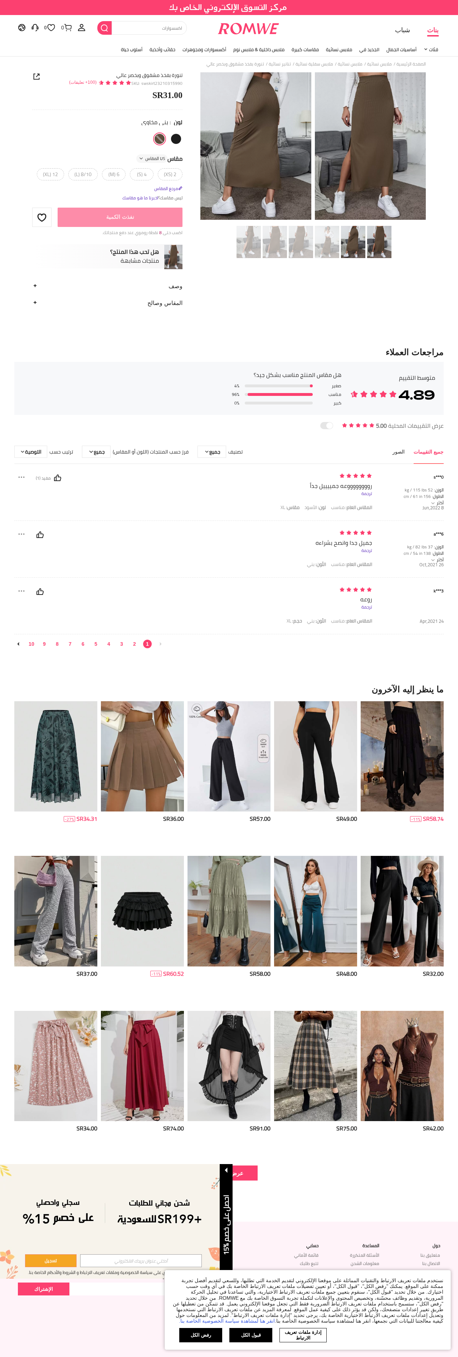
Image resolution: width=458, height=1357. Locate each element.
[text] (311, 476)
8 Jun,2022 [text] (433, 507)
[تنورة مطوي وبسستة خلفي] (142, 756)
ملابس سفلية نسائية (314, 64)
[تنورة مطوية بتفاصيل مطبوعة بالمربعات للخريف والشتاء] (315, 1066)
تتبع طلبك (309, 1263)
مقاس (163, 158)
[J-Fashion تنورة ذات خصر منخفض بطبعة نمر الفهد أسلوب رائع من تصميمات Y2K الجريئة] (142, 911)
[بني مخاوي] (159, 138)
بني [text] (316, 564)
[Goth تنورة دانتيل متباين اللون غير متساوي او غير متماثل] (402, 756)
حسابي (312, 1245)
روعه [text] (366, 599)
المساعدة (370, 1245)
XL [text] (294, 621)
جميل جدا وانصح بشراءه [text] (344, 543)
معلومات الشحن (365, 1263)
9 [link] (44, 644)
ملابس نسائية (339, 49)
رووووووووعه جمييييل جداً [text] (341, 486)
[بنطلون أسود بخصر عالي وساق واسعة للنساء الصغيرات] (315, 756)
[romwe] (248, 27)
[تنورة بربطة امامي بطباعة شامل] (55, 1066)
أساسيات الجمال (401, 49)
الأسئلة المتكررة (364, 1255)
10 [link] (31, 644)
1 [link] (147, 644)
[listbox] (81, 27)
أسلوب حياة (131, 49)
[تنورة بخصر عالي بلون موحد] (402, 1066)
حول (436, 1245)
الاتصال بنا (431, 1263)
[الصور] (313, 147)
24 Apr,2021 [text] (432, 621)
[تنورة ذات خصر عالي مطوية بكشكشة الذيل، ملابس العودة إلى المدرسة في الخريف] (229, 911)
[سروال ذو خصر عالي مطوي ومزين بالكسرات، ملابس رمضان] (402, 911)
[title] (229, 689)
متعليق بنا (430, 1255)
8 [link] (57, 644)
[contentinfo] (433, 819)
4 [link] (108, 644)
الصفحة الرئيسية (411, 64)
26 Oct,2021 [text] (431, 564)
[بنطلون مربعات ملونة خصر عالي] (55, 911)
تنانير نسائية (280, 64)
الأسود (315, 507)
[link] (229, 8)
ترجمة (366, 493)
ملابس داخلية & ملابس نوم (258, 49)
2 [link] (134, 644)
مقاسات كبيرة (305, 49)
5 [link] (95, 644)
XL (290, 507)
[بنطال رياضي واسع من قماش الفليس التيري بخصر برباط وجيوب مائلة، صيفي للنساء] (229, 756)
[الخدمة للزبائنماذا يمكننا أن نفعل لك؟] (35, 27)
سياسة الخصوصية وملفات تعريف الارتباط (116, 1272)
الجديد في (369, 49)
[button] (42, 217)
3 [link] (121, 644)
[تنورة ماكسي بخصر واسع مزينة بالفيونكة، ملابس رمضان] (142, 1066)
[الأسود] (176, 138)
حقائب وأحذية (162, 49)
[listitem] (402, 775)
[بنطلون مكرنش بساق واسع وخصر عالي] (315, 911)
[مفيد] (57, 478)
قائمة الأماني (306, 1255)
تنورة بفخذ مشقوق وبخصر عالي (149, 75)
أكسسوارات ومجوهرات (204, 49)
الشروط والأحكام (61, 1272)
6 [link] (83, 644)
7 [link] (70, 644)
